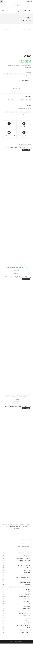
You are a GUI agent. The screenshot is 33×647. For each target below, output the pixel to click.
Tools (28, 627)
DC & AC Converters (25, 575)
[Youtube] (16, 5)
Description (16, 88)
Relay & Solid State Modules (23, 611)
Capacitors (5, 265)
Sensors (28, 618)
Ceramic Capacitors (11, 265)
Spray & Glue (27, 623)
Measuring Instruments (24, 596)
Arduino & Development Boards (22, 558)
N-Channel (28, 74)
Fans (29, 579)
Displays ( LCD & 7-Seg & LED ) (23, 577)
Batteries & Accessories (24, 560)
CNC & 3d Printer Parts (24, 567)
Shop (26, 20)
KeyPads (28, 589)
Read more (16, 273)
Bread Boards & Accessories (23, 565)
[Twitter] (19, 5)
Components (12, 74)
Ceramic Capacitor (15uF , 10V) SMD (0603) (16, 267)
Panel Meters (27, 601)
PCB (29, 603)
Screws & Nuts (26, 615)
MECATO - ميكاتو (24, 10)
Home (22, 20)
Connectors (27, 572)
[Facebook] (18, 5)
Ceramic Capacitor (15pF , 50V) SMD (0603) (16, 397)
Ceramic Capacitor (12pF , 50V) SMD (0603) (16, 526)
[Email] (14, 5)
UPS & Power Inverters (24, 630)
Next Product (7, 29)
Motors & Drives (26, 599)
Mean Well (27, 594)
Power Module (26, 606)
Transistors (28, 75)
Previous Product (25, 29)
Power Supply (26, 608)
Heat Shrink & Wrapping (24, 582)
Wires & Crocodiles (25, 632)
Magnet (28, 591)
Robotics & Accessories (24, 613)
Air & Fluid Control (25, 556)
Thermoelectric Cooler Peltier (23, 625)
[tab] (16, 88)
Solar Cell (28, 620)
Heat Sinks (27, 584)
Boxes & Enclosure (25, 563)
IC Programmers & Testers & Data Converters (19, 587)
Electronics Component (20, 74)
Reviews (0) (16, 92)
